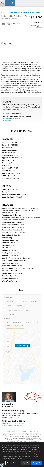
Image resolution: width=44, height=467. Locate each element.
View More (7, 121)
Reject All (26, 463)
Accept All (36, 463)
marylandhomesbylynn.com (12, 425)
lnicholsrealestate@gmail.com (13, 118)
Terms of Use (35, 452)
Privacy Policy (23, 452)
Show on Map (23, 346)
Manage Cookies (12, 463)
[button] (2, 465)
